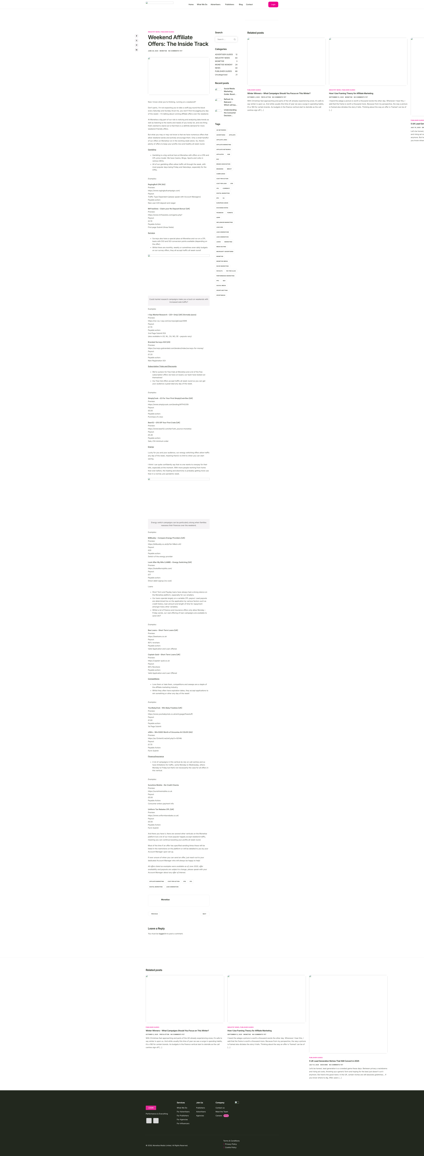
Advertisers (215, 4)
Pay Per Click (231, 271)
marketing (228, 242)
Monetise (163, 51)
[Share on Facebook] (136, 36)
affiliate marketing (156, 881)
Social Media (221, 285)
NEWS (217, 68)
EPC (218, 198)
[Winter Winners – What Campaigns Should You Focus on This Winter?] (286, 62)
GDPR (218, 217)
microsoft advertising (225, 251)
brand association (223, 164)
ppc (218, 280)
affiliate (232, 135)
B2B (228, 154)
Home (191, 4)
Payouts (220, 271)
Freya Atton (266, 97)
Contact (249, 4)
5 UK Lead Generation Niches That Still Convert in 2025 (334, 1061)
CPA (184, 881)
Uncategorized (221, 75)
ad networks (221, 130)
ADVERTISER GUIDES (224, 54)
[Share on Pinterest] (136, 45)
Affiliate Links (222, 140)
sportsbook (221, 295)
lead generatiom (223, 232)
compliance (221, 174)
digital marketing (156, 887)
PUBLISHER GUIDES (167, 32)
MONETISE (219, 61)
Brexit (229, 169)
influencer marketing (225, 222)
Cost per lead (222, 183)
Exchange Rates (222, 208)
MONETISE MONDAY (224, 64)
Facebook (220, 212)
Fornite (230, 212)
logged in (163, 934)
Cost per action (174, 881)
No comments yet (175, 51)
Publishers (229, 4)
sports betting (222, 290)
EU (224, 198)
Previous (154, 914)
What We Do (202, 4)
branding (220, 169)
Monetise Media (222, 261)
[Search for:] (226, 39)
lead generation (172, 887)
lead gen (220, 227)
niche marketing (223, 266)
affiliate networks (224, 149)
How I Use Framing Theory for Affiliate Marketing (351, 93)
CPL (191, 881)
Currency (226, 188)
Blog (241, 4)
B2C (218, 159)
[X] (149, 1120)
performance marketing (226, 276)
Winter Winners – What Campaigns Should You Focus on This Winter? (278, 93)
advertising (221, 135)
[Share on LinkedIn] (136, 50)
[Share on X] (136, 40)
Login (273, 4)
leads (219, 242)
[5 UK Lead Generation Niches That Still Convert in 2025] (348, 1014)
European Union (222, 203)
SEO (224, 280)
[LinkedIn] (156, 1120)
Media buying (221, 246)
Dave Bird (324, 1065)
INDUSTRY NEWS (154, 32)
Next (204, 914)
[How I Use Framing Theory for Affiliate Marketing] (368, 62)
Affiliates (220, 154)
